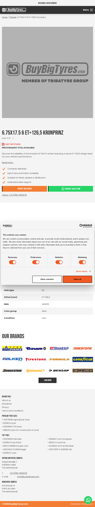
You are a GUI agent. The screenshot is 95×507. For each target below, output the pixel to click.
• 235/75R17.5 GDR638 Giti (60, 449)
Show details (81, 271)
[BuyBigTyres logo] (13, 10)
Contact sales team (72, 189)
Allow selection (47, 279)
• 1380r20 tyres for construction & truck (20, 430)
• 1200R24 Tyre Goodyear (60, 439)
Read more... (8, 162)
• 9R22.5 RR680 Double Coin (15, 446)
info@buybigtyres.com (28, 476)
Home (5, 17)
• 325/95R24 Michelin (12, 439)
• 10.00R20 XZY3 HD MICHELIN (61, 446)
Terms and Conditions (12, 410)
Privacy (5, 407)
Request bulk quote (25, 188)
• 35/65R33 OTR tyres (12, 426)
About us (6, 400)
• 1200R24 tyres (9, 423)
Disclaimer (7, 403)
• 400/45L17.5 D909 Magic (14, 449)
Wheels (13, 17)
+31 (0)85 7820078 (18, 473)
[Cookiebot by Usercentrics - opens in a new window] (81, 226)
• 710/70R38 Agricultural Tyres (16, 419)
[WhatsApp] (88, 500)
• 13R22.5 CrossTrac (57, 442)
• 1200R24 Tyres (9, 452)
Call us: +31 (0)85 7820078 (14, 195)
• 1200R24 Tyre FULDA (11, 442)
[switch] (35, 262)
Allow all (77, 279)
